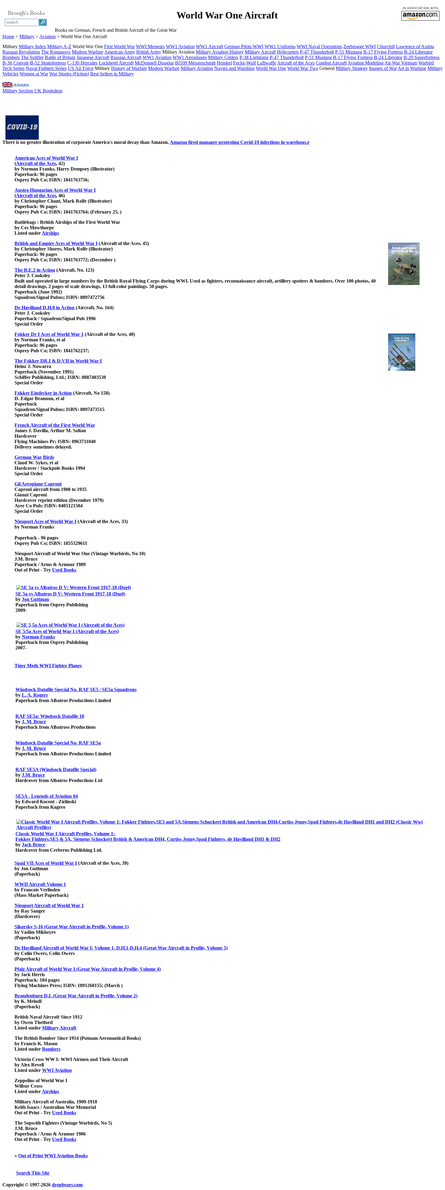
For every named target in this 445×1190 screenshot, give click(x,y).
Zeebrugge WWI (359, 46)
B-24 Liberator (418, 52)
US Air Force (81, 68)
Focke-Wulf (244, 62)
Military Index (32, 46)
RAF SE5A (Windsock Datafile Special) (55, 769)
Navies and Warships (234, 68)
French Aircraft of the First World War (55, 425)
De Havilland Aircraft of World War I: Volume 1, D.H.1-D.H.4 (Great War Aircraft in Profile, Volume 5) (121, 947)
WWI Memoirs (150, 46)
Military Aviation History (220, 52)
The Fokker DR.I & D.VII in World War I (58, 360)
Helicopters (288, 52)
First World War (119, 46)
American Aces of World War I (46, 158)
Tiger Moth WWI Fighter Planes (48, 665)
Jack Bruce (33, 844)
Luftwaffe (266, 62)
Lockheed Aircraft (116, 62)
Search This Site (32, 1172)
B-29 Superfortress (422, 57)
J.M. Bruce (33, 774)
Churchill (386, 46)
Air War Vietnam (400, 62)
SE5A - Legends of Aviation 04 (46, 796)
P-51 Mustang (348, 52)
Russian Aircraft (125, 57)
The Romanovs (56, 52)
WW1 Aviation (180, 46)
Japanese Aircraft (93, 57)
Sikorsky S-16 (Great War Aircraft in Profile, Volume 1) (72, 926)
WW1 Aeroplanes (190, 57)
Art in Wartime (412, 68)
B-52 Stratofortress (48, 62)
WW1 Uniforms (280, 46)
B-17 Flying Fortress (383, 52)
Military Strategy (352, 68)
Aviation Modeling (366, 62)
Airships (50, 233)
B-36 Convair (15, 62)
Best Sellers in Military (112, 73)
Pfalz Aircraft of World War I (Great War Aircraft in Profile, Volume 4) (88, 969)
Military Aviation (197, 68)
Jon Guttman (35, 599)
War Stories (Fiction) (69, 73)
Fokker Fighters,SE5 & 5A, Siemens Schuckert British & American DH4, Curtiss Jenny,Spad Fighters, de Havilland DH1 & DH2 (147, 839)
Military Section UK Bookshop (32, 90)
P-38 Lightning (254, 57)
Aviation (47, 36)
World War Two (302, 68)
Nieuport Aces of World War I (45, 521)
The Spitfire (32, 57)
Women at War (34, 73)
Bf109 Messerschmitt (195, 62)
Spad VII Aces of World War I (46, 863)
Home (8, 36)
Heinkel (224, 62)
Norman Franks (38, 636)
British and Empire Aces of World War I (56, 243)
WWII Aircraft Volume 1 (40, 884)
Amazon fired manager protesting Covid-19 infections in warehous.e (239, 142)
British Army (148, 52)
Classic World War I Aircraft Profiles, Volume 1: (65, 833)
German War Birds (34, 457)
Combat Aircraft (331, 62)
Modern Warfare (87, 52)
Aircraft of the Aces (296, 62)
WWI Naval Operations (319, 46)
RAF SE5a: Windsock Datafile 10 (49, 716)
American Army (119, 52)
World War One (271, 68)
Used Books (64, 569)
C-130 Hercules (82, 62)
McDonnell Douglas (154, 62)
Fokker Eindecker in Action (43, 393)
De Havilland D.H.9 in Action (44, 307)
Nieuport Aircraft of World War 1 (49, 905)
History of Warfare (129, 68)
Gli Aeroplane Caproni (38, 483)
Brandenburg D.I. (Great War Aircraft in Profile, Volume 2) (76, 995)
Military (27, 36)
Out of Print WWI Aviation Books (53, 1155)
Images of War (383, 68)
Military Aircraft (260, 52)
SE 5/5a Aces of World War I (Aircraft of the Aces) (67, 631)
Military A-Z (59, 46)
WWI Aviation (57, 1070)
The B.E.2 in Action (35, 270)
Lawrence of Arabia (415, 46)
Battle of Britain (60, 57)
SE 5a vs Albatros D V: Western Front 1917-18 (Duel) (70, 593)
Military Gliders (223, 57)
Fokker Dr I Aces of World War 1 (49, 334)
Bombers (11, 57)
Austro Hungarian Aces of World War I (55, 190)
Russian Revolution (21, 52)
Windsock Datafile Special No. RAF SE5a (58, 742)
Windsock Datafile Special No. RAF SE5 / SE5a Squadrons (76, 689)
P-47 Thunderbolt (317, 52)
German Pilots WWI (243, 46)
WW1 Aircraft (209, 46)
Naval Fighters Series (46, 68)
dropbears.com (67, 1184)
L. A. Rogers (35, 695)
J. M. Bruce (34, 721)
